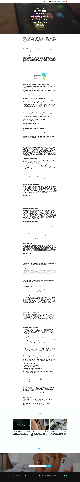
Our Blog (48, 475)
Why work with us (37, 475)
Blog (55, 1)
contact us (53, 475)
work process (50, 1)
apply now (59, 1)
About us (45, 1)
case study (26, 475)
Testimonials (43, 475)
